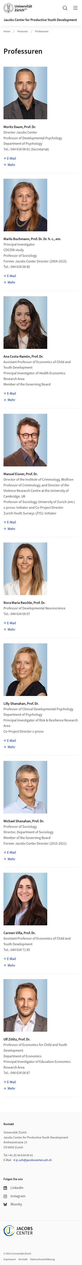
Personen (22, 31)
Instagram (17, 1196)
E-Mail (11, 158)
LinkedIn (16, 1187)
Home (6, 31)
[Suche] (65, 8)
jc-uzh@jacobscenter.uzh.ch (34, 1160)
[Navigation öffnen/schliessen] (75, 8)
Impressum (9, 1259)
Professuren (42, 31)
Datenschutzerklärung (42, 1259)
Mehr (11, 164)
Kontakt (23, 1259)
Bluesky (16, 1204)
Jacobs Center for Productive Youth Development (40, 20)
